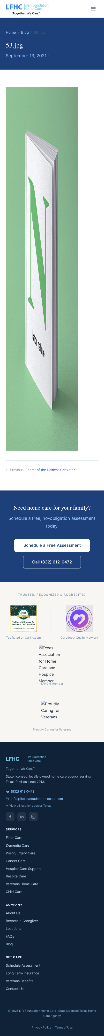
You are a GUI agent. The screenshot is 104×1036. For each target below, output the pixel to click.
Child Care (14, 892)
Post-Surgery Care (20, 853)
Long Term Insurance (22, 973)
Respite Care (16, 876)
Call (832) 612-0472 (52, 562)
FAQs (10, 936)
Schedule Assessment (23, 965)
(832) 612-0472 (22, 791)
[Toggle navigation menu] (93, 9)
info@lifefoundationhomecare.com (37, 799)
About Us (13, 913)
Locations (13, 928)
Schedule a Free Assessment (52, 545)
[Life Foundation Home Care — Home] (28, 8)
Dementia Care (17, 845)
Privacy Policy (41, 1027)
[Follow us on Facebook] (10, 816)
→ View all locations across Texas (28, 805)
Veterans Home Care (22, 884)
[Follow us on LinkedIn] (21, 816)
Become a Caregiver (22, 921)
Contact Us (14, 989)
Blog (25, 32)
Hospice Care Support (23, 869)
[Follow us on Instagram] (33, 816)
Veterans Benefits (19, 981)
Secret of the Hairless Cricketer (50, 470)
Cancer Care (16, 861)
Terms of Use (64, 1027)
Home (11, 32)
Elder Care (14, 837)
